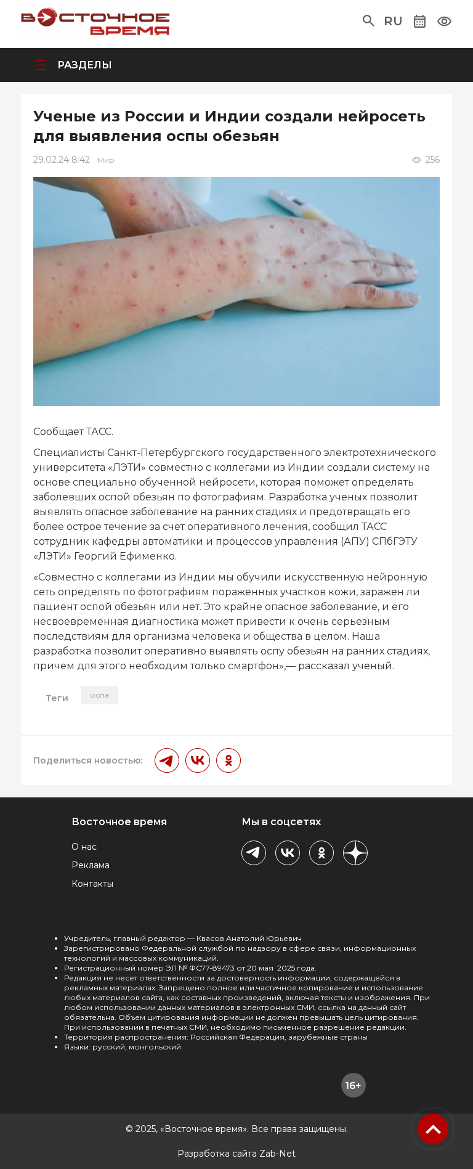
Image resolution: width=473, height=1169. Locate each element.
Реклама (90, 865)
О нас (84, 846)
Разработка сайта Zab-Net (236, 1153)
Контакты (92, 883)
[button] (368, 21)
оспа (99, 694)
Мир (106, 160)
